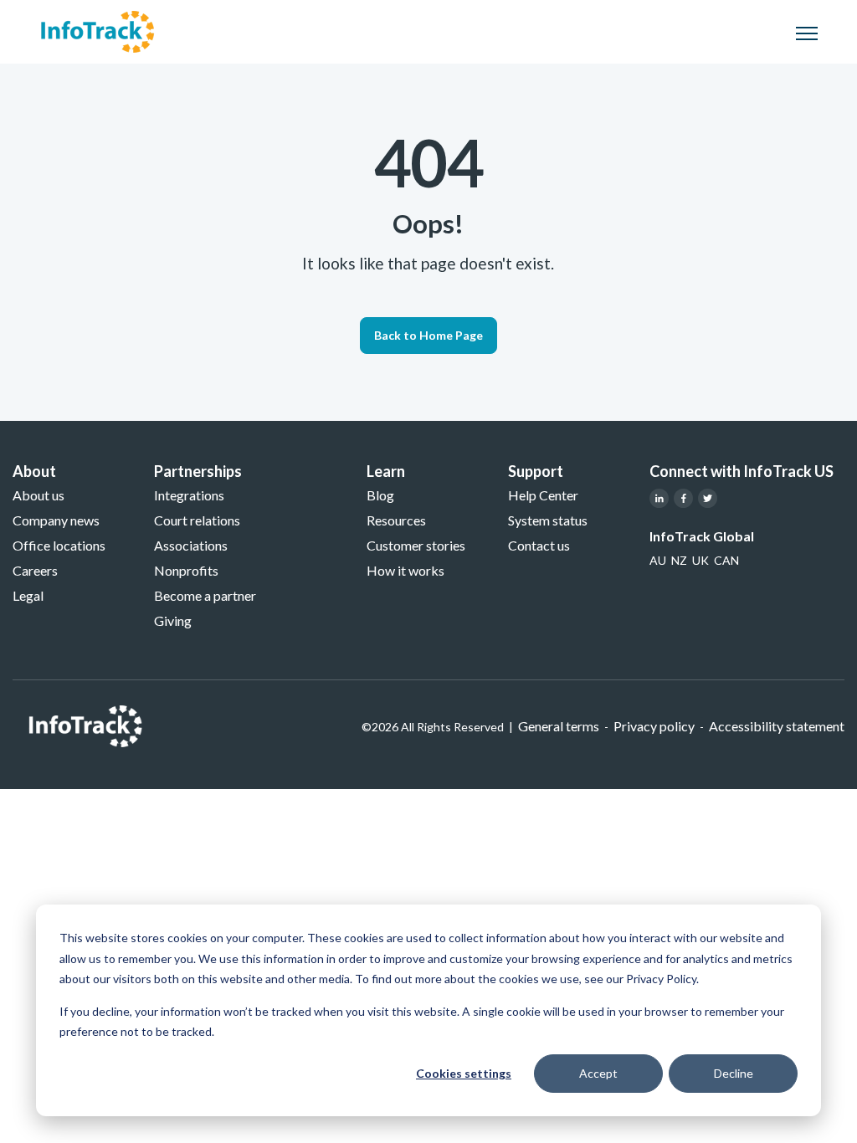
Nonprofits (186, 570)
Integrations (189, 495)
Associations (191, 545)
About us (38, 495)
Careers (35, 570)
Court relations (197, 520)
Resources (396, 520)
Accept (598, 1073)
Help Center (543, 495)
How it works (405, 570)
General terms (558, 726)
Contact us (539, 545)
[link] (97, 30)
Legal (28, 595)
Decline (733, 1073)
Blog (380, 495)
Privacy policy (654, 726)
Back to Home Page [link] (428, 335)
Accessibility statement (776, 726)
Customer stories (416, 545)
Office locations (59, 545)
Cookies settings (463, 1073)
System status (548, 520)
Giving (173, 620)
